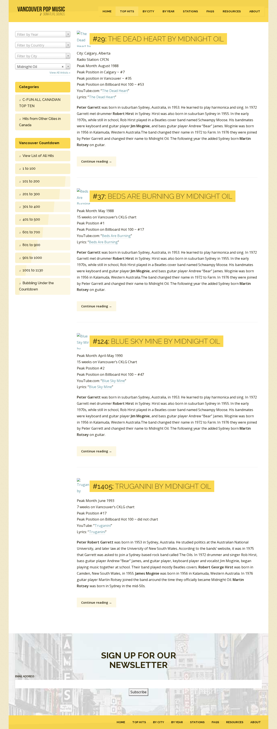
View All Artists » (60, 72)
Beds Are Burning (116, 235)
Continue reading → (96, 161)
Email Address (24, 676)
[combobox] (42, 34)
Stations (190, 11)
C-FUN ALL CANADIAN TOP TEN (39, 103)
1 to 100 (29, 168)
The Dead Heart (115, 90)
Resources (232, 11)
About (254, 11)
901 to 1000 (32, 258)
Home (107, 11)
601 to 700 (31, 232)
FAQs (210, 11)
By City (148, 11)
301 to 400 (31, 207)
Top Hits (127, 11)
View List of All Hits (38, 156)
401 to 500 (31, 219)
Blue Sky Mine (113, 380)
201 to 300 (31, 194)
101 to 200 (31, 181)
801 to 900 (31, 245)
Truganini (103, 525)
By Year (168, 11)
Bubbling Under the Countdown (36, 286)
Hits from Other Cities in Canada (40, 122)
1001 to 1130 (33, 270)
